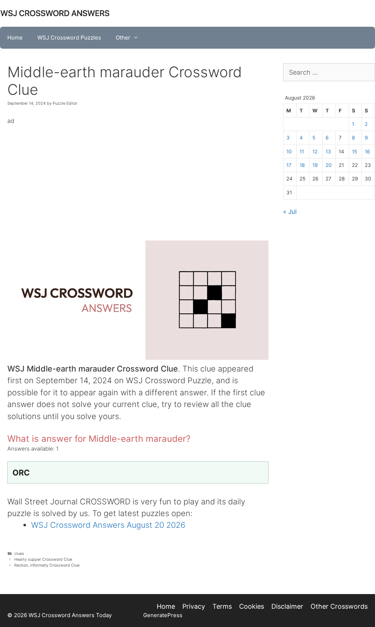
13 (328, 151)
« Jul (290, 211)
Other (123, 37)
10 (289, 151)
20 (329, 165)
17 (289, 165)
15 (354, 151)
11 (302, 151)
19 (315, 165)
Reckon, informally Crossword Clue (46, 565)
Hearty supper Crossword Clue (43, 559)
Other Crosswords (339, 606)
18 (302, 165)
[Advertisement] (138, 177)
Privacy (193, 606)
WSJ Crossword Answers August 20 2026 (108, 525)
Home (15, 37)
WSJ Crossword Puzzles (69, 37)
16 (367, 151)
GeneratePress (162, 615)
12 (315, 151)
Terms (222, 606)
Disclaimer (287, 606)
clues (19, 553)
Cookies (251, 606)
